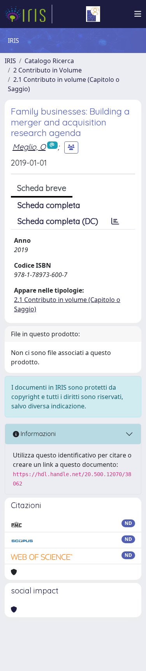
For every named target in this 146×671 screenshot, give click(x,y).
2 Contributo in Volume (47, 70)
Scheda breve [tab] (41, 188)
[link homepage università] (93, 14)
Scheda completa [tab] (49, 205)
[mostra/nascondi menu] (137, 14)
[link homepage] (28, 14)
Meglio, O (29, 147)
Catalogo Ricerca (49, 61)
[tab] (115, 221)
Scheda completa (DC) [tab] (58, 221)
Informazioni (37, 434)
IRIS (10, 61)
